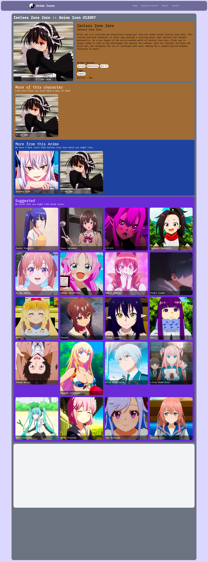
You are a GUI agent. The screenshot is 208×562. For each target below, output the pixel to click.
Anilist (81, 78)
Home (135, 6)
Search (175, 6)
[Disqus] (104, 476)
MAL (91, 78)
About (165, 6)
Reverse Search (149, 6)
